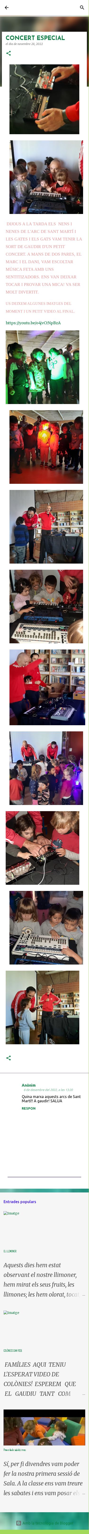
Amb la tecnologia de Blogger (47, 1523)
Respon (29, 1108)
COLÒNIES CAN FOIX (13, 1351)
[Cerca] (82, 7)
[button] (8, 53)
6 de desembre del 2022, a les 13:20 (48, 1089)
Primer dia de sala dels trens (15, 1450)
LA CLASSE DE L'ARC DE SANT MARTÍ (32, 7)
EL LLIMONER (10, 1251)
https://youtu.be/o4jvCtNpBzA (33, 322)
